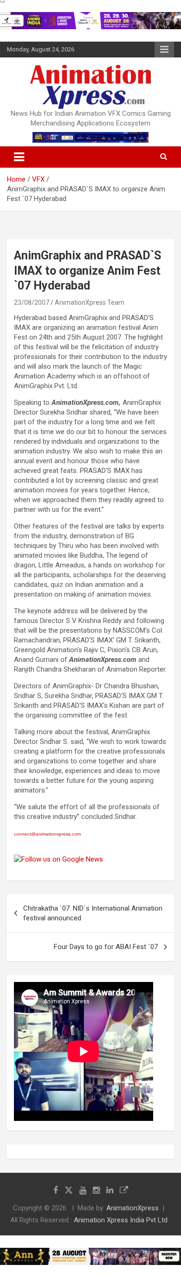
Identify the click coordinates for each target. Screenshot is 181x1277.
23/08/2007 (31, 302)
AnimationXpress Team (89, 302)
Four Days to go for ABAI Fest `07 (106, 947)
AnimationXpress (132, 1208)
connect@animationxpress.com (47, 834)
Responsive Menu (164, 49)
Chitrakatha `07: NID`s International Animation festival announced (92, 913)
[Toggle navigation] (19, 157)
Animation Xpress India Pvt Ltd (121, 1220)
